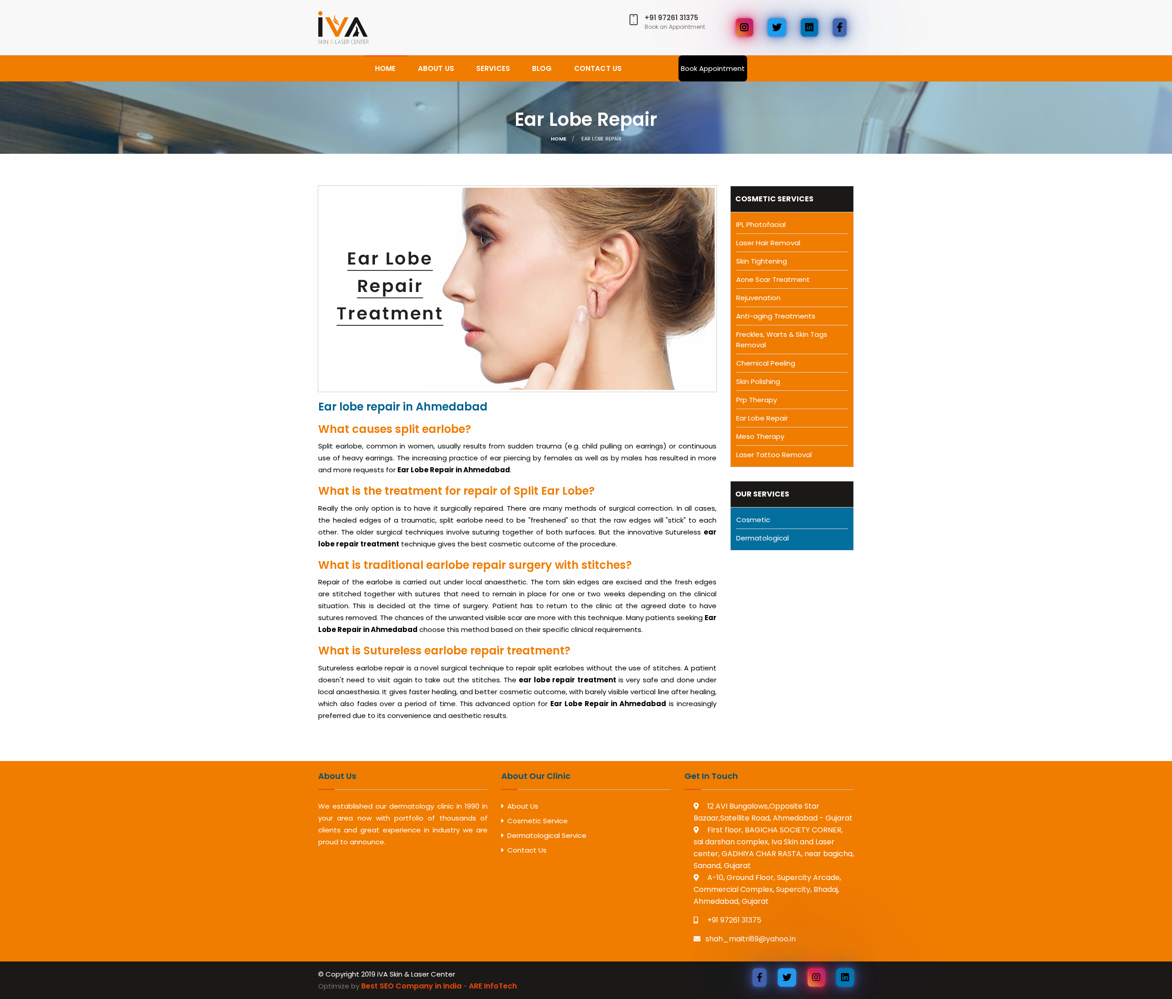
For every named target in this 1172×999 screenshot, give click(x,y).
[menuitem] (385, 68)
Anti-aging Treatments (775, 316)
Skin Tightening (761, 261)
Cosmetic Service (537, 821)
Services (493, 68)
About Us (436, 68)
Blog (542, 68)
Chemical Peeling (765, 363)
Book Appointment (713, 68)
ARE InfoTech (493, 986)
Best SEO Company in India (411, 986)
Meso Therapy (760, 436)
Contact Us (527, 850)
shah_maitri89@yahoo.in (750, 939)
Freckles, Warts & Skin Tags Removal (781, 339)
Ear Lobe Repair (586, 119)
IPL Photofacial (761, 224)
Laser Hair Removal (768, 243)
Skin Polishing (758, 381)
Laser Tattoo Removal (774, 454)
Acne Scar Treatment (773, 279)
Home (385, 68)
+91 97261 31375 (733, 920)
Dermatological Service (546, 835)
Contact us (598, 68)
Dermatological (762, 538)
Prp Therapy (756, 400)
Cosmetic (753, 519)
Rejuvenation (758, 297)
